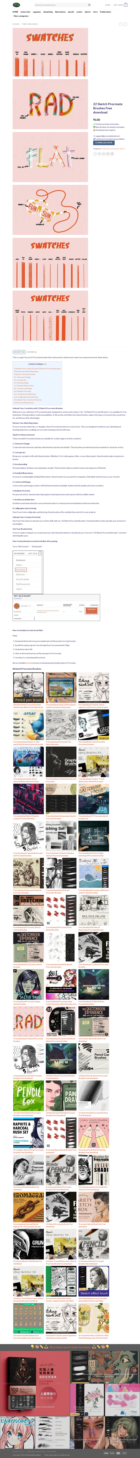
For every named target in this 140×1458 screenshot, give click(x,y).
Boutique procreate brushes (70, 1347)
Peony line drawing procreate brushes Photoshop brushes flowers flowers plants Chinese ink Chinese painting (87, 1409)
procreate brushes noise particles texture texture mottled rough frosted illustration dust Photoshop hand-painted (105, 1375)
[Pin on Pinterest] (108, 154)
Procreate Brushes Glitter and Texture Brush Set (88, 1441)
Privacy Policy (19, 1451)
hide (44, 364)
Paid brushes (105, 12)
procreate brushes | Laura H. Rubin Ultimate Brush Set (35, 1407)
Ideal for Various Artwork (24, 374)
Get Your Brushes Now (24, 403)
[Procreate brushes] (16, 5)
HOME (15, 12)
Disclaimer (51, 1451)
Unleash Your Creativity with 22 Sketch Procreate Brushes (37, 369)
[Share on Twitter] (99, 154)
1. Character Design (22, 377)
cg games (37, 12)
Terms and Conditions (35, 1451)
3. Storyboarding (21, 383)
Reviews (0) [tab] (32, 352)
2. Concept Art (20, 380)
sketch (88, 12)
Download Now (103, 143)
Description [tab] (19, 352)
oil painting (48, 12)
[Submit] (89, 5)
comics (79, 12)
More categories (21, 16)
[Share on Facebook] (95, 154)
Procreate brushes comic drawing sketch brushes (52, 1441)
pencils (71, 12)
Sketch (122, 149)
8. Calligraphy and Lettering (26, 397)
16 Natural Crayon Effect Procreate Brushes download (122, 1408)
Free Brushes (30, 24)
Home (16, 24)
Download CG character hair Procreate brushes (122, 1441)
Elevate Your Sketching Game (26, 371)
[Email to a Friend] (104, 154)
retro (95, 12)
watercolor (25, 12)
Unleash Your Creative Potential (28, 400)
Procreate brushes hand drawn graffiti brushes (17, 1441)
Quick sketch (115, 149)
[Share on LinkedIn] (112, 154)
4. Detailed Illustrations (24, 386)
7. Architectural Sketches (25, 394)
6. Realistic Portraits (22, 391)
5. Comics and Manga (23, 388)
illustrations (60, 12)
